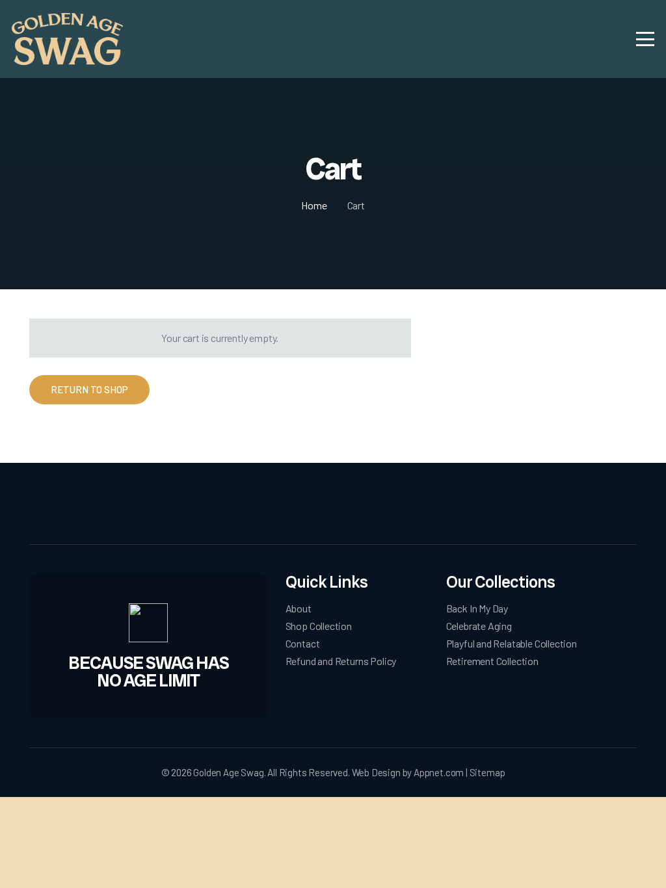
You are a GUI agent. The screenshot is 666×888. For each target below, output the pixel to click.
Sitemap (487, 772)
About (299, 608)
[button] (645, 39)
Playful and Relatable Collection (511, 643)
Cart (356, 205)
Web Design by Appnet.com (408, 772)
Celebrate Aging (479, 626)
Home (313, 205)
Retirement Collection (492, 661)
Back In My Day (477, 608)
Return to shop (89, 389)
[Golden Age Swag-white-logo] (333, 506)
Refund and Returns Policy (341, 661)
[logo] (67, 39)
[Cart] (607, 39)
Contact (303, 643)
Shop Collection (319, 626)
